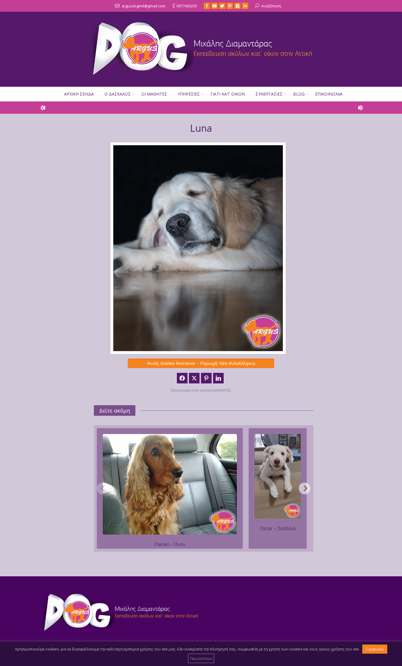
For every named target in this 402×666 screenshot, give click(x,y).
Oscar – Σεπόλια (278, 528)
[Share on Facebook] (182, 378)
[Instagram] (237, 6)
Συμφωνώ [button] (375, 649)
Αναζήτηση (271, 6)
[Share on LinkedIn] (218, 378)
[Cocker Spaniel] (170, 484)
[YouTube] (214, 6)
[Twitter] (222, 6)
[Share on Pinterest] (206, 378)
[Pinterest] (230, 6)
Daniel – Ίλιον (170, 544)
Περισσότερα (201, 658)
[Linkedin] (245, 6)
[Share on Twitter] (194, 378)
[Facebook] (207, 6)
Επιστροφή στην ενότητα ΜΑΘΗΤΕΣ (201, 390)
